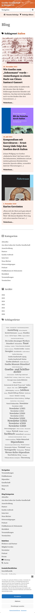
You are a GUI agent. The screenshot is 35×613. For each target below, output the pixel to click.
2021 (3, 311)
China (20, 336)
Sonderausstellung (11, 439)
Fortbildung (7, 346)
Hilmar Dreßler (17, 382)
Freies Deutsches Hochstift (23, 346)
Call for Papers (13, 335)
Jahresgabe (22, 387)
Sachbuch (9, 434)
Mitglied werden (7, 547)
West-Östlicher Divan (14, 455)
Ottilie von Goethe (20, 428)
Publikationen (7, 476)
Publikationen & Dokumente (12, 271)
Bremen (6, 335)
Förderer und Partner (9, 544)
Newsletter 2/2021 (17, 416)
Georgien (9, 351)
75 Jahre (7, 327)
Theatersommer (25, 444)
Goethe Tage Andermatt (21, 374)
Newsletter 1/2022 (17, 411)
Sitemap (7, 560)
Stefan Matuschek (22, 439)
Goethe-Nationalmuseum (17, 367)
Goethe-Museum (24, 362)
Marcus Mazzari (20, 401)
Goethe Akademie (10, 374)
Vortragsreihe (10, 450)
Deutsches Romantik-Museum (17, 338)
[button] (32, 576)
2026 (3, 295)
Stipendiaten (17, 442)
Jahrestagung (10, 390)
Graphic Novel (8, 377)
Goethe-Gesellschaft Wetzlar (17, 359)
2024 (3, 301)
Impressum (23, 610)
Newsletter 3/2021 (17, 421)
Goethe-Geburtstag (17, 354)
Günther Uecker (21, 377)
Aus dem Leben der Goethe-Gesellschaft (16, 245)
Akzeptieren (17, 596)
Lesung (22, 396)
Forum (4, 557)
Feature (4, 251)
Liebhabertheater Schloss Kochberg (14, 398)
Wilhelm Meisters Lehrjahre (12, 457)
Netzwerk (5, 486)
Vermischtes (6, 280)
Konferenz (27, 393)
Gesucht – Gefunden (9, 574)
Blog (3, 489)
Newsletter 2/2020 (17, 413)
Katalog (5, 393)
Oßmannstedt (27, 428)
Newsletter (23, 403)
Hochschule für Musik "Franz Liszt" (14, 385)
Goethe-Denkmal (26, 351)
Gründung (15, 377)
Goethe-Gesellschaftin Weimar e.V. (11, 4)
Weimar (27, 450)
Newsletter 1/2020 (17, 406)
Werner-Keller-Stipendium (17, 452)
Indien (28, 385)
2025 (3, 298)
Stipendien (5, 479)
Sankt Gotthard (27, 434)
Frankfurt (13, 346)
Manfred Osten (13, 401)
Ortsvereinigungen (8, 264)
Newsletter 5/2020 (17, 426)
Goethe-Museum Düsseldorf (17, 364)
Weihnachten (20, 450)
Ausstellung (12, 330)
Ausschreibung (7, 248)
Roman (21, 431)
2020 (3, 314)
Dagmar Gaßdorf (26, 335)
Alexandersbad (13, 327)
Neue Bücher (6, 261)
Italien (16, 387)
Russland (26, 431)
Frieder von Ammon (9, 349)
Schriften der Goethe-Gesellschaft (15, 437)
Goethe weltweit (7, 255)
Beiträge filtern (27, 15)
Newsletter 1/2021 (17, 408)
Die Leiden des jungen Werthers (17, 341)
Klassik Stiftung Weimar (16, 393)
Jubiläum (24, 390)
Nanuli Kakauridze (12, 404)
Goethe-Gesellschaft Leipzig (17, 357)
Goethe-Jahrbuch (12, 362)
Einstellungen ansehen (17, 606)
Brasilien (26, 333)
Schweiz (24, 437)
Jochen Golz (17, 390)
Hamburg (28, 377)
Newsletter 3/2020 (17, 418)
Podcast (4, 268)
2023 (3, 305)
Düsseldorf (10, 344)
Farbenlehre (18, 343)
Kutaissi (17, 396)
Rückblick (5, 274)
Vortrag (28, 447)
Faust (25, 343)
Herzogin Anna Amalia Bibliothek (17, 380)
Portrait (15, 431)
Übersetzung (25, 458)
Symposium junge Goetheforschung (12, 444)
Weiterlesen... (8, 103)
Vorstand (21, 447)
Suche (6, 563)
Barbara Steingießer (23, 330)
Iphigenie (9, 387)
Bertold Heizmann (11, 333)
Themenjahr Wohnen (10, 447)
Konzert (12, 395)
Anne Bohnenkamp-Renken (23, 327)
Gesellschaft (6, 483)
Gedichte (27, 349)
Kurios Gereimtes (13, 206)
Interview (5, 258)
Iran (13, 387)
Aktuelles (5, 242)
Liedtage (27, 398)
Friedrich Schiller (19, 349)
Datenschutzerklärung (14, 610)
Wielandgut (24, 455)
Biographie (20, 333)
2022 (3, 308)
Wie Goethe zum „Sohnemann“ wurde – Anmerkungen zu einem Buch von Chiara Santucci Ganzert (16, 76)
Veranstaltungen (8, 277)
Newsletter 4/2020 (17, 423)
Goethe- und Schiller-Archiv (17, 370)
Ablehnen (17, 601)
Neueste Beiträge (12, 15)
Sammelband (20, 434)
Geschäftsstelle (18, 351)
